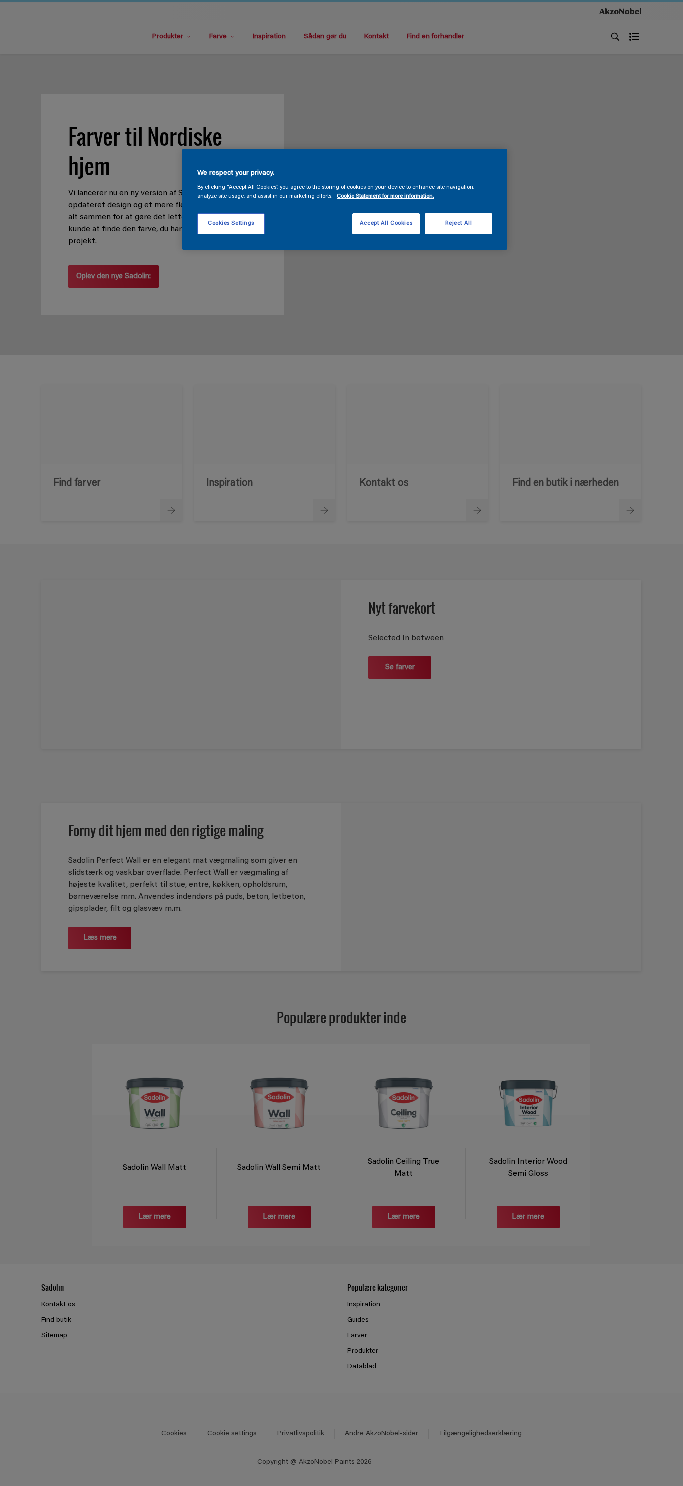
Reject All (459, 223)
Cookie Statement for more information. (385, 196)
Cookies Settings (231, 223)
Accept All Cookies (386, 223)
